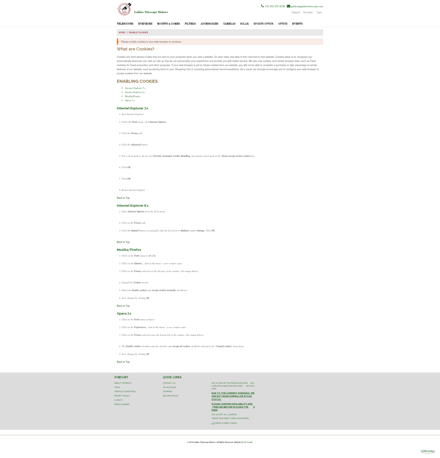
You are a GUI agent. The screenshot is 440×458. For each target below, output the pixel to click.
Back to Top (123, 197)
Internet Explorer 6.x (135, 92)
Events (297, 24)
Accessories (209, 24)
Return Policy (171, 396)
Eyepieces (145, 24)
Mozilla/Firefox (132, 96)
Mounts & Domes (168, 24)
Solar (244, 24)
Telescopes (125, 24)
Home (122, 32)
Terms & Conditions (125, 391)
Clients (118, 400)
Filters (190, 24)
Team (117, 387)
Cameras (229, 24)
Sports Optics (263, 24)
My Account (169, 387)
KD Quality (248, 442)
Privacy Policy (122, 396)
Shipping (167, 391)
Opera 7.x (130, 100)
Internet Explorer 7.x (135, 88)
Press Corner (121, 404)
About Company (122, 383)
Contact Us (169, 383)
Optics (282, 24)
